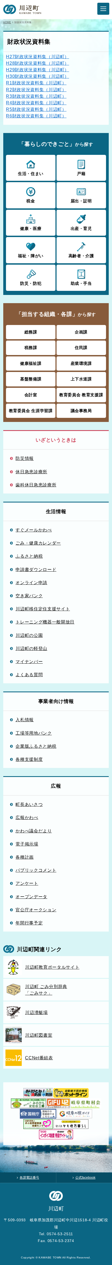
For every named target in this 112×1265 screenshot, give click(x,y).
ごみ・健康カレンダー (38, 542)
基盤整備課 (30, 379)
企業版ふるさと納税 (35, 746)
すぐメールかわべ (33, 529)
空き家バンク (29, 595)
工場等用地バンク (33, 733)
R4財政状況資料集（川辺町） (36, 102)
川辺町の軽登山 (31, 648)
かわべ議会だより (33, 830)
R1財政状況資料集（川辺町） (36, 82)
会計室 (30, 394)
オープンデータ (31, 896)
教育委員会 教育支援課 (81, 394)
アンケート (26, 883)
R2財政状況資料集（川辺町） (36, 89)
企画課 (81, 332)
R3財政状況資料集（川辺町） (36, 96)
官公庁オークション (35, 909)
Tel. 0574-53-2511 (56, 1234)
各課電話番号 (29, 1178)
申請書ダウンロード (35, 569)
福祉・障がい (30, 255)
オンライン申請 (31, 582)
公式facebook (85, 1178)
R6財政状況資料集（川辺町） (36, 115)
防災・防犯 (30, 283)
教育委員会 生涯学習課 (31, 410)
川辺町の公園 (29, 635)
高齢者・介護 (81, 255)
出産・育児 (81, 228)
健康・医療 (30, 228)
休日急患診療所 (31, 471)
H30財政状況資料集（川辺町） (37, 76)
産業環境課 (81, 363)
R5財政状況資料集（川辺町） (36, 109)
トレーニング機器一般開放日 (44, 621)
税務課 (30, 347)
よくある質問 (29, 674)
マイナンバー (29, 661)
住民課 (81, 347)
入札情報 (24, 719)
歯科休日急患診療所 (35, 484)
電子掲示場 (26, 843)
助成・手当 (81, 283)
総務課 (30, 332)
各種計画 (24, 857)
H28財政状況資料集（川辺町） (37, 63)
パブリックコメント (35, 870)
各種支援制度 (29, 759)
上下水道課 (81, 379)
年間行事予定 (29, 922)
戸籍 (81, 173)
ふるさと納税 (29, 556)
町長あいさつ (29, 804)
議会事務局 (81, 410)
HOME (7, 22)
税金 (30, 201)
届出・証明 (81, 201)
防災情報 (24, 458)
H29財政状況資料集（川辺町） (37, 69)
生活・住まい (30, 173)
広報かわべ (26, 817)
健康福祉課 (30, 363)
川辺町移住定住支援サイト (42, 608)
